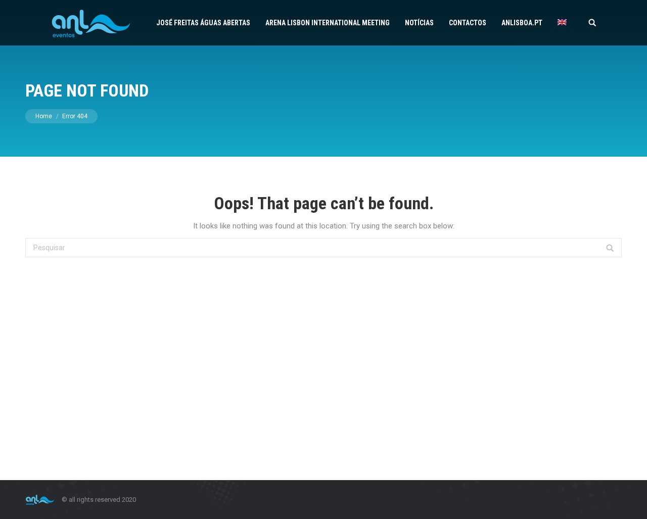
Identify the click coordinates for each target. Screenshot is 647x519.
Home (43, 116)
